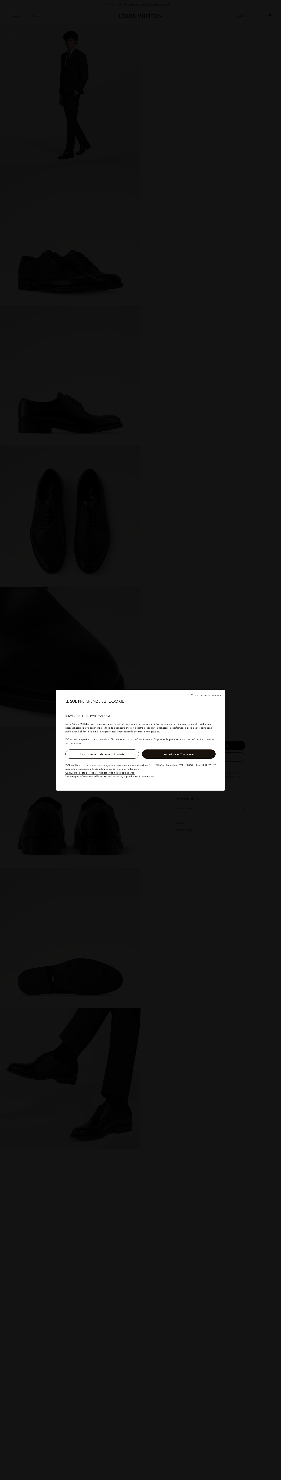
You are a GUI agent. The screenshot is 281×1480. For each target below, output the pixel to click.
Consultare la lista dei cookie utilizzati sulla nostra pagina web (100, 772)
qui (152, 776)
